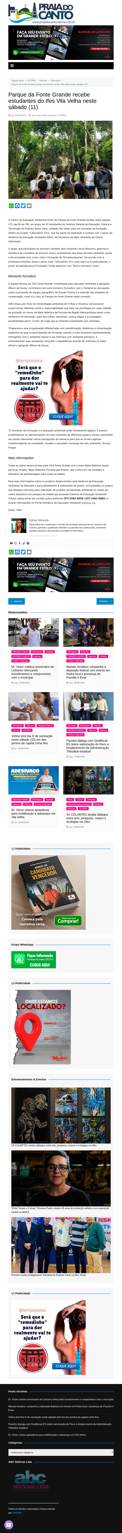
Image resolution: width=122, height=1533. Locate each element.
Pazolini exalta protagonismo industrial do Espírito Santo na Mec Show (48, 1275)
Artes (70, 799)
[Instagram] (15, 543)
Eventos (98, 804)
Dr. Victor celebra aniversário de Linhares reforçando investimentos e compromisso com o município (61, 1399)
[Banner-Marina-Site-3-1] (61, 42)
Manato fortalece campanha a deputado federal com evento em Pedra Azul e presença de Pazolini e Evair (61, 1408)
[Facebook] (19, 543)
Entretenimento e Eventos (79, 804)
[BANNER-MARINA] (41, 1027)
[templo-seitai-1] (45, 387)
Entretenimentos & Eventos (28, 1079)
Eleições (49, 652)
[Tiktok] (23, 543)
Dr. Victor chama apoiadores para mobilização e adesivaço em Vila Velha (33, 813)
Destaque (72, 726)
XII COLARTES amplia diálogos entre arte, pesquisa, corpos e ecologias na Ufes (87, 818)
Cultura (80, 799)
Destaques (37, 652)
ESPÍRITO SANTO (21, 656)
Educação (37, 115)
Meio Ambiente (50, 115)
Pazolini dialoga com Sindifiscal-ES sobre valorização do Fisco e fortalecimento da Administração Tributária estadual (59, 1426)
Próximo (104, 601)
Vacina (16, 730)
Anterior (18, 601)
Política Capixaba (20, 661)
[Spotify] (28, 543)
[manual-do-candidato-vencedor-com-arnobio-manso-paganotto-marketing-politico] (48, 892)
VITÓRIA (62, 115)
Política (103, 656)
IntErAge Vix (88, 502)
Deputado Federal (20, 652)
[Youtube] (11, 543)
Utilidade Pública (45, 726)
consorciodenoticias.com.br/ (43, 535)
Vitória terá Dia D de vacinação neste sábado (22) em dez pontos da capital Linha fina (31, 739)
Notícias (37, 656)
